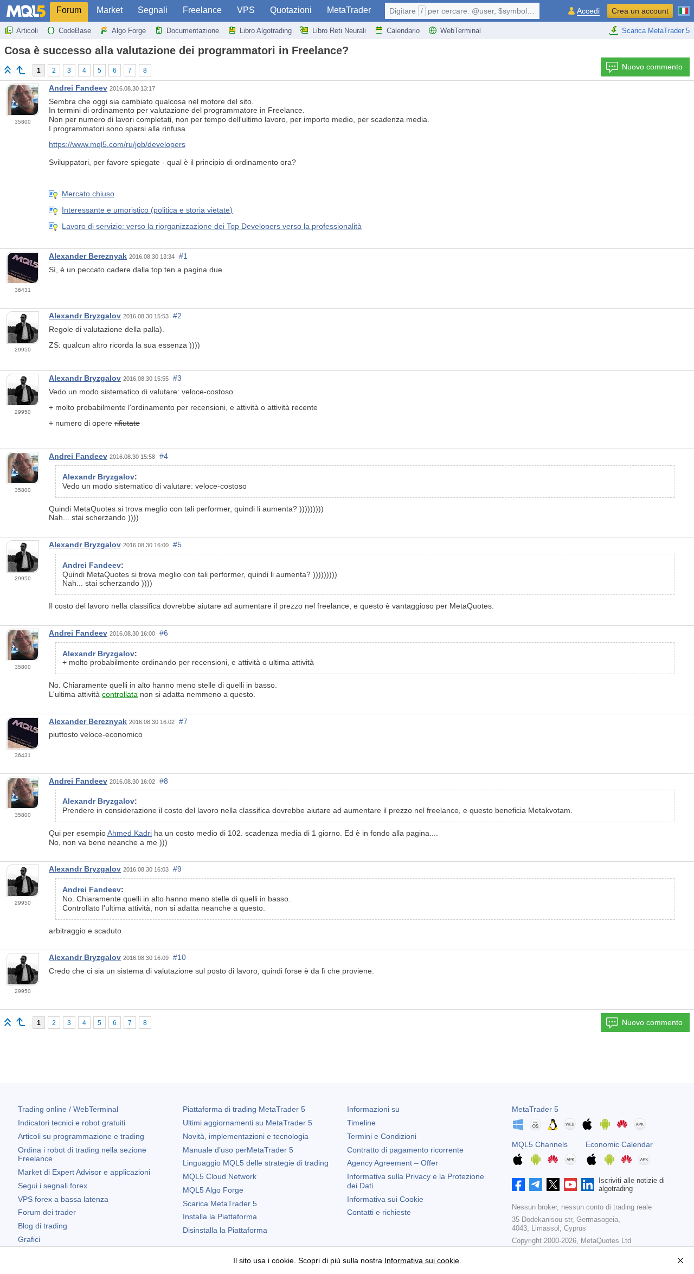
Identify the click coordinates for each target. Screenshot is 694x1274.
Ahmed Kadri (129, 833)
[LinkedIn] (587, 1184)
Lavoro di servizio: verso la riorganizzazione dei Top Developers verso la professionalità (212, 225)
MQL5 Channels (540, 1144)
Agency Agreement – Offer (392, 1162)
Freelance (202, 10)
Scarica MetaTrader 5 (656, 31)
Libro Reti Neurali (339, 31)
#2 (177, 315)
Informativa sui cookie (421, 1260)
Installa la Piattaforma (220, 1216)
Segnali (153, 10)
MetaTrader (349, 10)
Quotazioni (291, 10)
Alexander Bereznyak (88, 256)
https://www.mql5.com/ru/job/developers (117, 144)
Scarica (220, 1203)
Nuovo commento (652, 66)
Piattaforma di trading (244, 1109)
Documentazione (192, 31)
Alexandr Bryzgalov (85, 315)
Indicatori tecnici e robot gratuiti (71, 1122)
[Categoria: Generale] (20, 70)
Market (110, 10)
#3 (177, 378)
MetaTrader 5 (535, 1109)
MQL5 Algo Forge (213, 1190)
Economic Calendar (619, 1144)
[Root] (7, 70)
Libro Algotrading (266, 31)
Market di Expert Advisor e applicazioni (84, 1172)
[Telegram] (535, 1184)
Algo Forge (129, 31)
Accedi (588, 11)
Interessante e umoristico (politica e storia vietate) (147, 210)
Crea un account (640, 11)
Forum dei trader (47, 1212)
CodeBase (75, 31)
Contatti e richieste (379, 1212)
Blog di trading (42, 1225)
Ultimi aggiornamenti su (247, 1122)
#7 (183, 721)
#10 (179, 957)
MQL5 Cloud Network (219, 1176)
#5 (177, 544)
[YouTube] (570, 1184)
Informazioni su (373, 1109)
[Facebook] (518, 1184)
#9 (177, 869)
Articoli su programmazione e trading (81, 1136)
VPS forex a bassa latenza (63, 1199)
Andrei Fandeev (78, 88)
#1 (183, 256)
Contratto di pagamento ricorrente (405, 1149)
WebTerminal (460, 31)
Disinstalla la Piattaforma (225, 1230)
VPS (246, 10)
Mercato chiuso (88, 193)
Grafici (29, 1239)
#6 (163, 633)
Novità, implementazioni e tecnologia (246, 1136)
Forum (68, 10)
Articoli (27, 31)
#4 (163, 456)
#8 (163, 781)
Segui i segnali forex (52, 1185)
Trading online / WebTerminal (68, 1109)
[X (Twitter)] (553, 1184)
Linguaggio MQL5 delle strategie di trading (256, 1162)
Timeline (361, 1122)
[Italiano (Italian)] (684, 6)
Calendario (403, 31)
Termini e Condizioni (381, 1136)
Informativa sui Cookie (385, 1199)
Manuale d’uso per (238, 1149)
